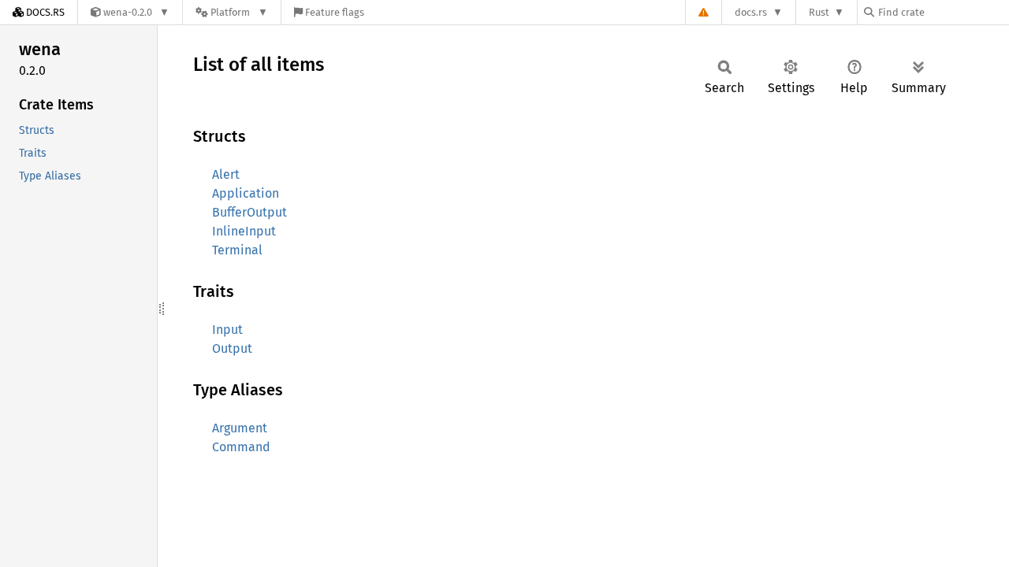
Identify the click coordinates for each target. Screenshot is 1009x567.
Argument (239, 428)
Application (245, 193)
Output (232, 348)
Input (227, 329)
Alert (226, 174)
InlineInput (244, 231)
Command (241, 446)
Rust (819, 12)
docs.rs (751, 12)
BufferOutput (249, 212)
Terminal (237, 250)
